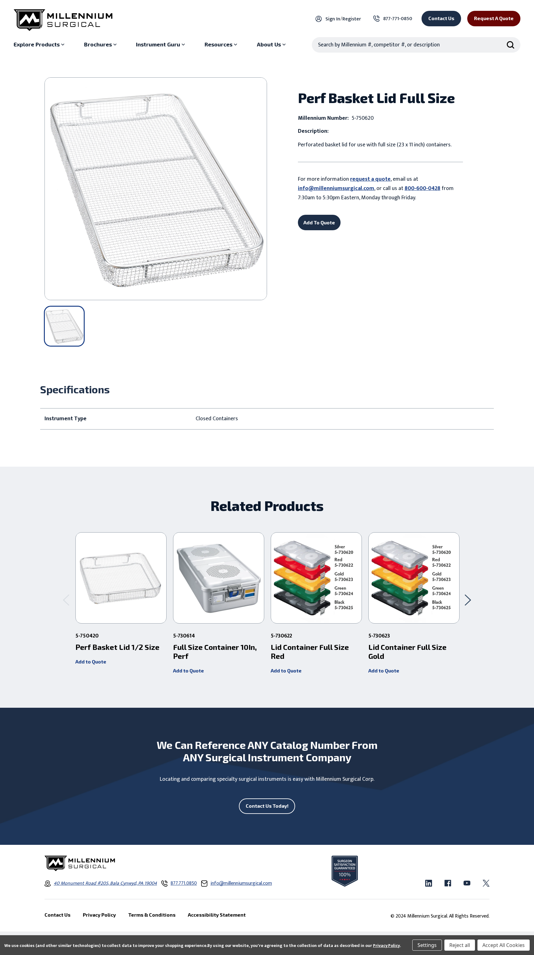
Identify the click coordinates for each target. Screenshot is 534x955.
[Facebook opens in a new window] (447, 883)
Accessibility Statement (217, 915)
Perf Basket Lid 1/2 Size (117, 647)
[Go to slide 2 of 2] (66, 599)
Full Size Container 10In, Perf (215, 651)
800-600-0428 (422, 188)
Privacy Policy (386, 945)
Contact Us (441, 18)
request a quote (370, 179)
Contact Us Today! (267, 806)
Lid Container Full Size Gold (407, 651)
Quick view (121, 578)
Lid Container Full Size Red (310, 651)
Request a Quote (494, 18)
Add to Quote (90, 661)
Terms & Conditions (152, 915)
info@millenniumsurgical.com (336, 188)
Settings (427, 945)
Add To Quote (319, 222)
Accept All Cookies (503, 945)
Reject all (459, 945)
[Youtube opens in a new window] (467, 883)
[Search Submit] (510, 45)
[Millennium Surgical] (63, 20)
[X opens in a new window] (486, 883)
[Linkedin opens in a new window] (428, 883)
